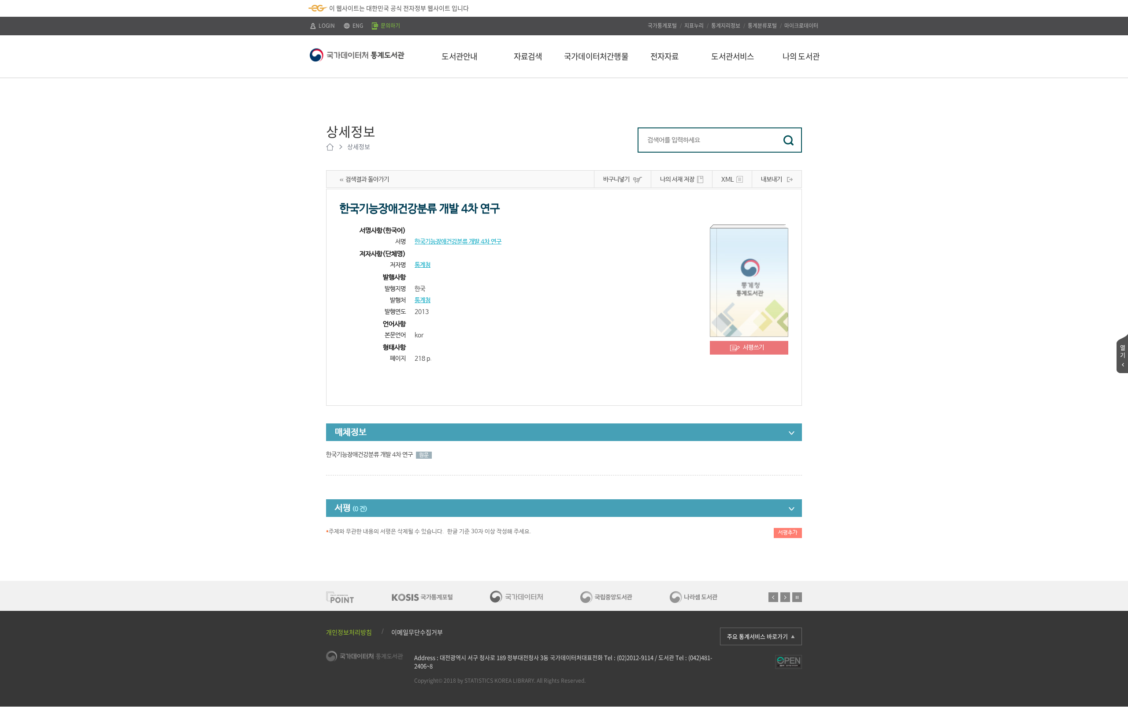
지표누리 (694, 26)
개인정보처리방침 (349, 632)
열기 (1122, 351)
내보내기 (771, 179)
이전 (773, 597)
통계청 (422, 265)
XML (727, 179)
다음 (785, 597)
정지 (797, 597)
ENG (357, 26)
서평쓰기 (753, 347)
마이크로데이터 (801, 26)
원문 (424, 455)
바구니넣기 (616, 179)
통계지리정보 (725, 26)
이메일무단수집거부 (417, 632)
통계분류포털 (762, 26)
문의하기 (389, 26)
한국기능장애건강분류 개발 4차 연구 (458, 241)
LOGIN (326, 26)
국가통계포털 (662, 26)
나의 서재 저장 (677, 179)
